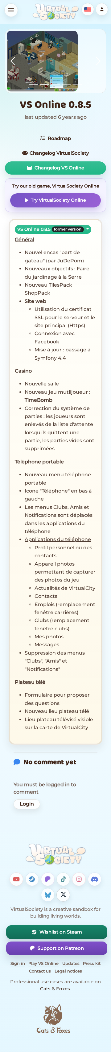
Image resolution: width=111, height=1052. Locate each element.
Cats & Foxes (55, 989)
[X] (63, 895)
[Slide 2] (44, 84)
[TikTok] (63, 879)
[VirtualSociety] (55, 12)
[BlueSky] (48, 895)
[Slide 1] (33, 84)
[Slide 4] (66, 84)
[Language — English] (87, 9)
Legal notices (68, 971)
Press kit (92, 963)
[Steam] (32, 879)
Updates (71, 963)
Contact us (40, 971)
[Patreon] (48, 879)
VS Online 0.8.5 (49, 229)
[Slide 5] (77, 84)
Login (27, 804)
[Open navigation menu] (11, 10)
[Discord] (94, 879)
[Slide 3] (55, 84)
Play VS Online (43, 963)
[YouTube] (16, 879)
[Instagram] (79, 879)
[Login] (102, 9)
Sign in (17, 963)
